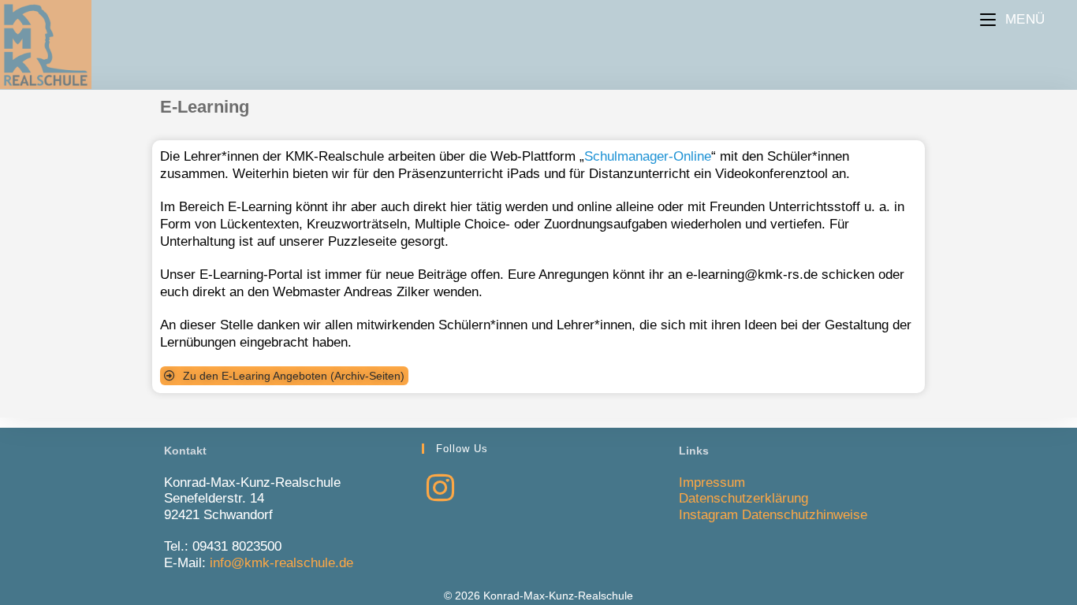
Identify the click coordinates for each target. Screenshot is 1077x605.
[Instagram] (440, 488)
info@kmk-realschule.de (281, 562)
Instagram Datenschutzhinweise (773, 514)
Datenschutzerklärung (743, 498)
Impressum (712, 482)
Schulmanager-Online (647, 156)
